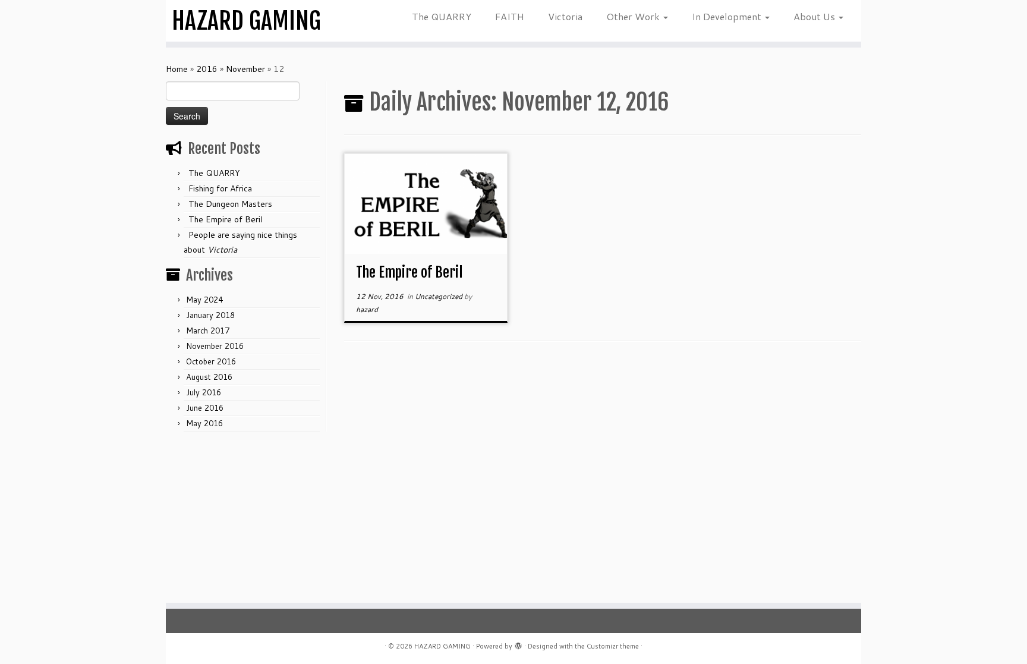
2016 (207, 69)
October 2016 (211, 361)
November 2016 (215, 346)
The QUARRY (441, 16)
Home (177, 69)
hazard (367, 309)
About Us (815, 16)
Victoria (565, 16)
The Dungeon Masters (230, 204)
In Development (728, 16)
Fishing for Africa (220, 188)
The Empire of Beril (225, 219)
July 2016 (203, 392)
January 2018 (210, 315)
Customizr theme (613, 646)
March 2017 (207, 330)
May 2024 (204, 299)
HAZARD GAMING (246, 21)
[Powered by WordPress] (518, 644)
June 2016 (204, 407)
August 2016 (209, 377)
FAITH (509, 16)
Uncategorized (439, 296)
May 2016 (204, 423)
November (245, 69)
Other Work (634, 16)
